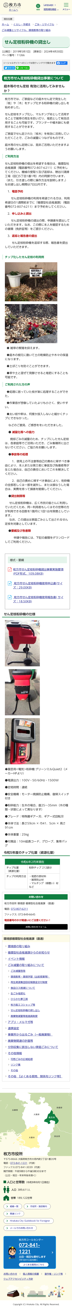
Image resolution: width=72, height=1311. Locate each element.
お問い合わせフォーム (36, 927)
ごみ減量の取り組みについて (26, 965)
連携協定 (13, 1028)
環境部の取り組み (19, 946)
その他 (14, 1070)
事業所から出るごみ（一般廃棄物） (30, 1034)
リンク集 (15, 1065)
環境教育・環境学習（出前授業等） (30, 976)
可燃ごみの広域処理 (22, 1059)
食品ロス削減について (23, 988)
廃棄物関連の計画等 (20, 1040)
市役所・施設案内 (38, 1206)
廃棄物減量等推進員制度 (24, 1016)
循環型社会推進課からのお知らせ (29, 952)
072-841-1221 (18, 1163)
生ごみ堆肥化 (18, 993)
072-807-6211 (19, 909)
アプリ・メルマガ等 (20, 1022)
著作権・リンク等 (54, 1274)
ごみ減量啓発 (18, 971)
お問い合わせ (10, 1274)
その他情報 (15, 1053)
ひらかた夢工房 (19, 999)
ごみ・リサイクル (44, 24)
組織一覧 (14, 1206)
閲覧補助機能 (50, 9)
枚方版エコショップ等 (23, 1005)
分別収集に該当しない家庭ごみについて (33, 1047)
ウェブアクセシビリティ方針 (18, 1279)
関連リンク (15, 1214)
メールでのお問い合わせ (21, 1228)
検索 (38, 9)
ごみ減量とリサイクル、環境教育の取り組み (26, 30)
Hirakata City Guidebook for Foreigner (30, 1221)
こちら (33, 1265)
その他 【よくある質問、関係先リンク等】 (35, 1076)
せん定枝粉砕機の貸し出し (25, 1010)
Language (48, 5)
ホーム (5, 24)
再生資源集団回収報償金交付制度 (29, 982)
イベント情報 (16, 958)
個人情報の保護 (31, 1274)
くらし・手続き (21, 24)
